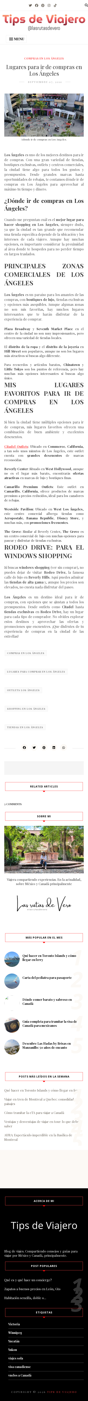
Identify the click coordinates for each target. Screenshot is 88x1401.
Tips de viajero (62, 1392)
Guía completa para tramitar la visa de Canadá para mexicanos (49, 1024)
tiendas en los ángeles (25, 727)
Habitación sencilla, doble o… (25, 1298)
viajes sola (15, 1358)
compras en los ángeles (44, 58)
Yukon (12, 1350)
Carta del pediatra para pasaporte (47, 978)
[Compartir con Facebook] (24, 747)
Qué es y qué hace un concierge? (28, 1280)
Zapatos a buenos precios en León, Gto (32, 1289)
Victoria (14, 1324)
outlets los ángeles (23, 690)
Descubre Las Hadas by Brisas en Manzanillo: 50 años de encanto (46, 1045)
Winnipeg (15, 1333)
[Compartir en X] (34, 747)
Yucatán (13, 1341)
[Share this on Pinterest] (44, 747)
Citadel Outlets (16, 446)
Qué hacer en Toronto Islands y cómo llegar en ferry (42, 1090)
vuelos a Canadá (19, 1375)
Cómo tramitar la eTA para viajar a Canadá (34, 1113)
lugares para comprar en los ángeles (36, 671)
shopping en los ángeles (26, 708)
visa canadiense (19, 1367)
